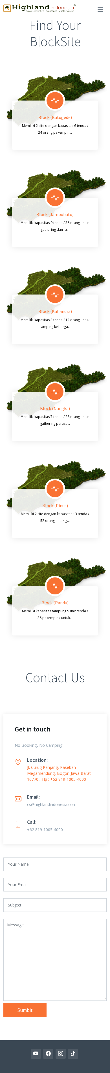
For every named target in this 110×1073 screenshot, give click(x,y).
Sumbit (24, 1010)
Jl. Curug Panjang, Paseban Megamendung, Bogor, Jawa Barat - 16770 (60, 773)
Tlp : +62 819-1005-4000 (63, 779)
